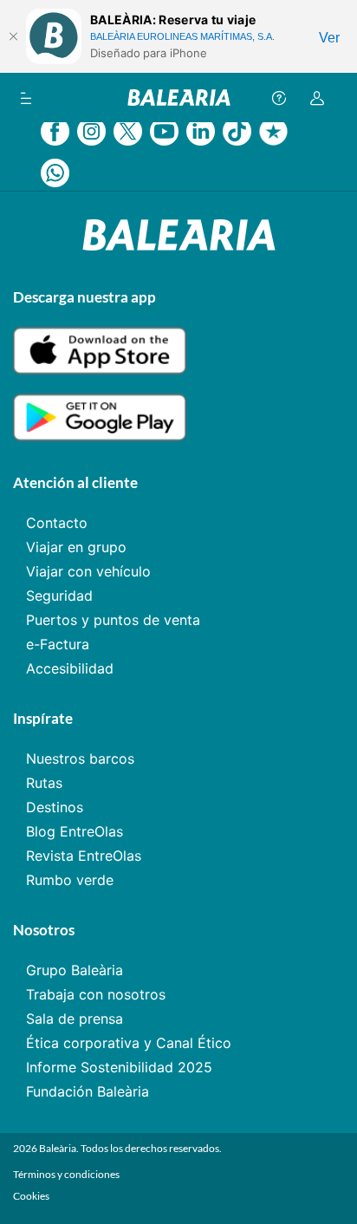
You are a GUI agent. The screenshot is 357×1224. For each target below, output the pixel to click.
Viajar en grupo (76, 547)
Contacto (57, 522)
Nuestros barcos (80, 758)
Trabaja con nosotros (96, 994)
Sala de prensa (74, 1018)
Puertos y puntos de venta (113, 619)
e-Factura (57, 644)
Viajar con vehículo (88, 571)
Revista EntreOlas (83, 855)
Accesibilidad (70, 668)
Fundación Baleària (87, 1091)
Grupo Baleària (74, 970)
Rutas (44, 782)
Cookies (31, 1195)
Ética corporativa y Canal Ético (128, 1042)
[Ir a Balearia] (178, 97)
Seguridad (59, 595)
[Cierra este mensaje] (13, 36)
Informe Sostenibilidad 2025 (119, 1067)
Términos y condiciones (66, 1174)
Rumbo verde (70, 880)
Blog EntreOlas (74, 831)
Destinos (54, 807)
